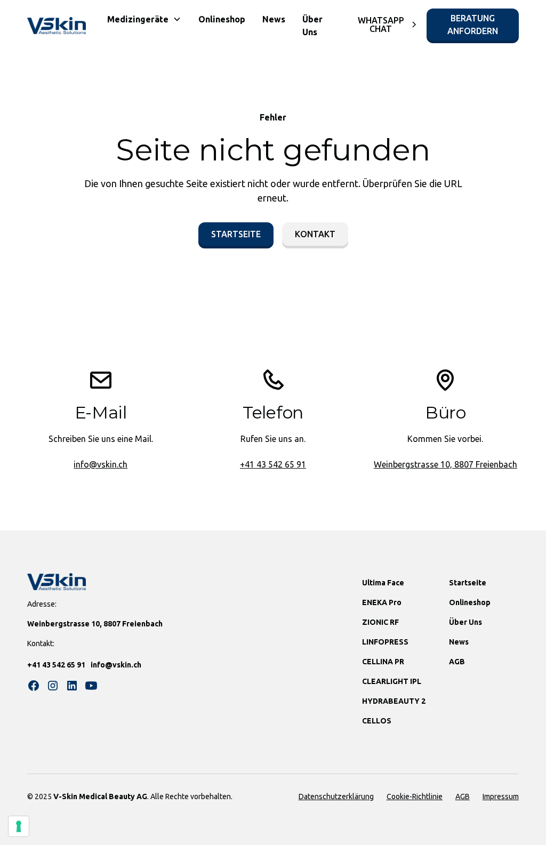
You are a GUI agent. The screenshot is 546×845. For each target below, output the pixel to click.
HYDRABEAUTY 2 (393, 701)
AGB (457, 661)
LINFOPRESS (385, 642)
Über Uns (312, 25)
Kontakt (315, 234)
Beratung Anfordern (472, 24)
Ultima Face (383, 582)
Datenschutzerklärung (336, 796)
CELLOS (376, 721)
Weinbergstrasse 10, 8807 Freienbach (445, 464)
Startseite (236, 234)
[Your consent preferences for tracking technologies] (19, 826)
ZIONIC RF (380, 622)
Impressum (501, 796)
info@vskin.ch (100, 464)
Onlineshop (221, 19)
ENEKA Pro (382, 602)
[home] (56, 25)
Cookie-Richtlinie (415, 796)
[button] (144, 19)
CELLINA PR (383, 661)
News (273, 19)
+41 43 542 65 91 (273, 464)
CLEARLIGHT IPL (391, 681)
